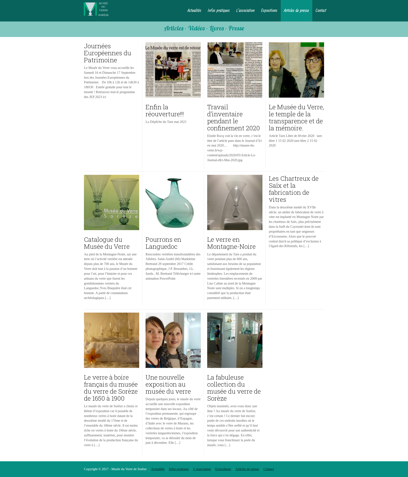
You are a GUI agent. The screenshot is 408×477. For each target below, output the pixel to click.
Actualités (194, 10)
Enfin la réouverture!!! (165, 110)
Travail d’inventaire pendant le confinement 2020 (233, 117)
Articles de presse (296, 10)
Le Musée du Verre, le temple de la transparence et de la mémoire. (296, 117)
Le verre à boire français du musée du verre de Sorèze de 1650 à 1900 (111, 387)
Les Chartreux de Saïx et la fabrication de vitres (294, 189)
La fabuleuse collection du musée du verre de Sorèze (234, 387)
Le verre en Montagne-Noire (231, 243)
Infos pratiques (219, 10)
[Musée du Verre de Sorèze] (96, 9)
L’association (245, 10)
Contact (321, 10)
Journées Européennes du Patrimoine (107, 53)
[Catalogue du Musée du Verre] (111, 202)
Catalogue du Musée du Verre (107, 243)
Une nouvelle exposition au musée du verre (168, 384)
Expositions (269, 10)
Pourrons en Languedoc (163, 243)
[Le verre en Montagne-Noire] (234, 202)
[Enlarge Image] (173, 70)
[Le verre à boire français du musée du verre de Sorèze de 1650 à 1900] (111, 340)
